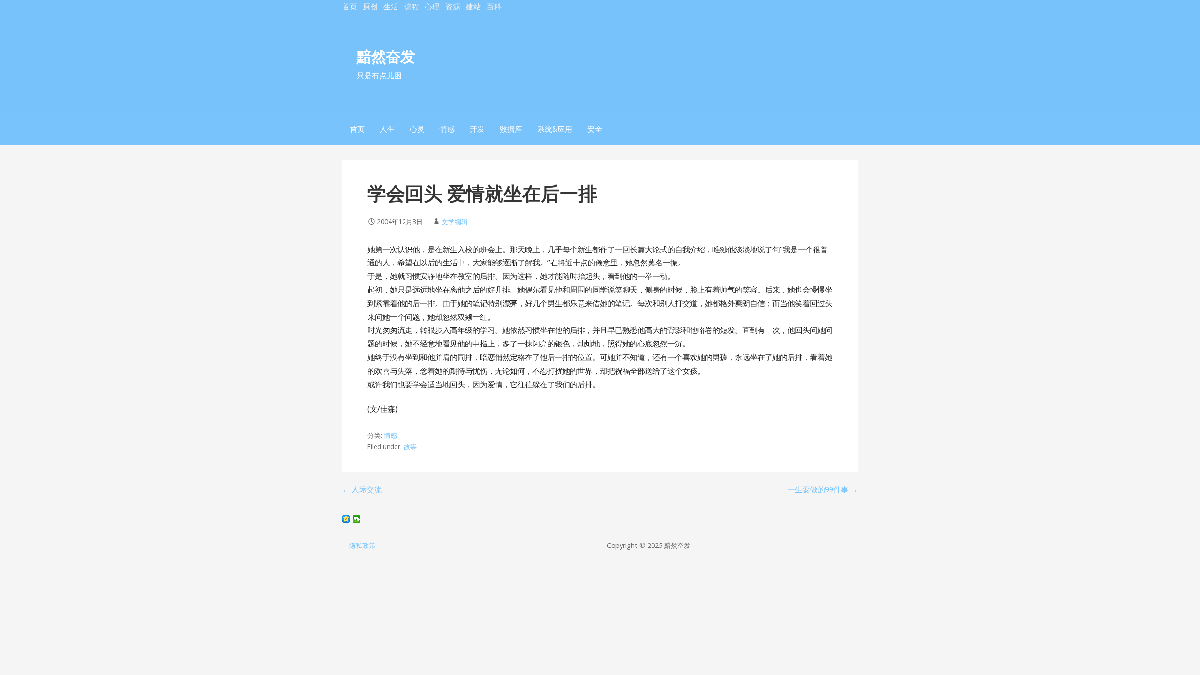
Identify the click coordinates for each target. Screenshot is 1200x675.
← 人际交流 (362, 489)
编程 (411, 6)
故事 (410, 446)
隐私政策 (362, 545)
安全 (594, 129)
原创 (370, 6)
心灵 (417, 129)
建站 (473, 6)
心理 (432, 6)
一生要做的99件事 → (823, 489)
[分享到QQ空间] (346, 519)
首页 (349, 6)
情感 (447, 129)
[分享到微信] (357, 519)
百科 (494, 6)
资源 (452, 6)
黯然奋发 (386, 56)
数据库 (511, 129)
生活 (390, 6)
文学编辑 (455, 221)
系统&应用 (554, 129)
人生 (387, 129)
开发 (477, 129)
